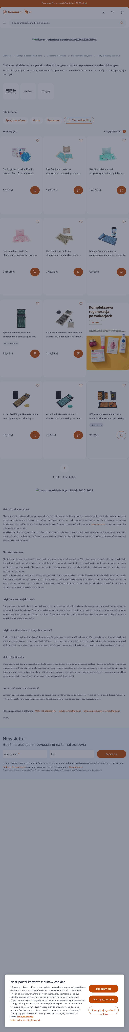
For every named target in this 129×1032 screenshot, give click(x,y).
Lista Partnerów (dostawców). (25, 1020)
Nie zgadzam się (103, 999)
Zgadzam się (104, 989)
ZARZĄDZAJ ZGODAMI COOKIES (103, 1011)
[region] (64, 1001)
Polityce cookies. (25, 1016)
